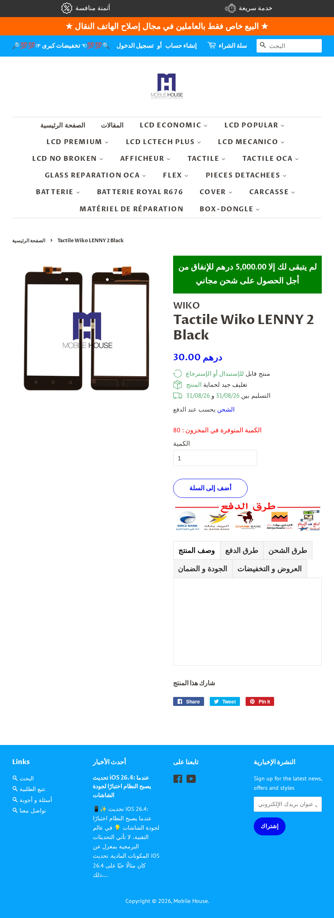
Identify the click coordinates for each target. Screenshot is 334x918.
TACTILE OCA (268, 158)
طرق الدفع (241, 550)
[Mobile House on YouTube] (191, 780)
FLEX (173, 175)
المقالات (112, 125)
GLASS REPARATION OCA (93, 175)
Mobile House (191, 901)
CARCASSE (270, 192)
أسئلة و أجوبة (36, 800)
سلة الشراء (233, 46)
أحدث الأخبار (109, 762)
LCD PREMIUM (75, 142)
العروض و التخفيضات (269, 568)
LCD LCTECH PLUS (161, 142)
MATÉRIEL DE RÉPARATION (131, 209)
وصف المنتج (196, 550)
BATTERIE (55, 192)
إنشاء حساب (181, 46)
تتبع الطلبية (32, 789)
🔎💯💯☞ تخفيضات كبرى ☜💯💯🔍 (61, 46)
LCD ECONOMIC (171, 125)
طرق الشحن (287, 550)
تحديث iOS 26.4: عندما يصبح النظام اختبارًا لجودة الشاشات (122, 787)
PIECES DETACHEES (244, 175)
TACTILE (204, 158)
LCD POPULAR (252, 125)
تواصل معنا (33, 810)
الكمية (181, 443)
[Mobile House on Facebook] (177, 780)
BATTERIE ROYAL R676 (140, 192)
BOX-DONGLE (227, 209)
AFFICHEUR (143, 158)
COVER (214, 192)
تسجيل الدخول (135, 46)
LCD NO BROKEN (65, 158)
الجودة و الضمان (202, 568)
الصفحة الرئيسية (62, 125)
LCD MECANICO (249, 142)
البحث (27, 778)
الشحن (226, 409)
